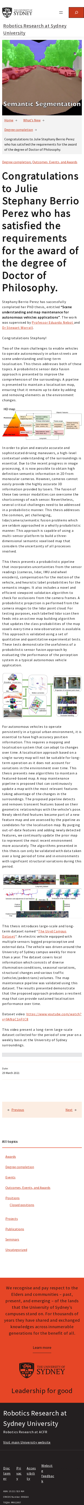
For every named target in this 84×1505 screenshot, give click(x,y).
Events (10, 1177)
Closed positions (22, 1205)
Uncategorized (16, 1250)
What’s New (31, 120)
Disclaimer (7, 1473)
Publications (14, 1229)
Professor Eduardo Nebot (53, 322)
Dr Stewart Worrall (17, 327)
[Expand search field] (76, 12)
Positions (12, 1198)
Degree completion (18, 129)
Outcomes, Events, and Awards (27, 1187)
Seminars (12, 1239)
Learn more (42, 1347)
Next (69, 1110)
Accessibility (31, 1473)
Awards (10, 1156)
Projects (11, 1218)
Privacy (19, 1473)
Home (8, 120)
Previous (17, 1110)
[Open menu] (61, 12)
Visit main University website (27, 1442)
